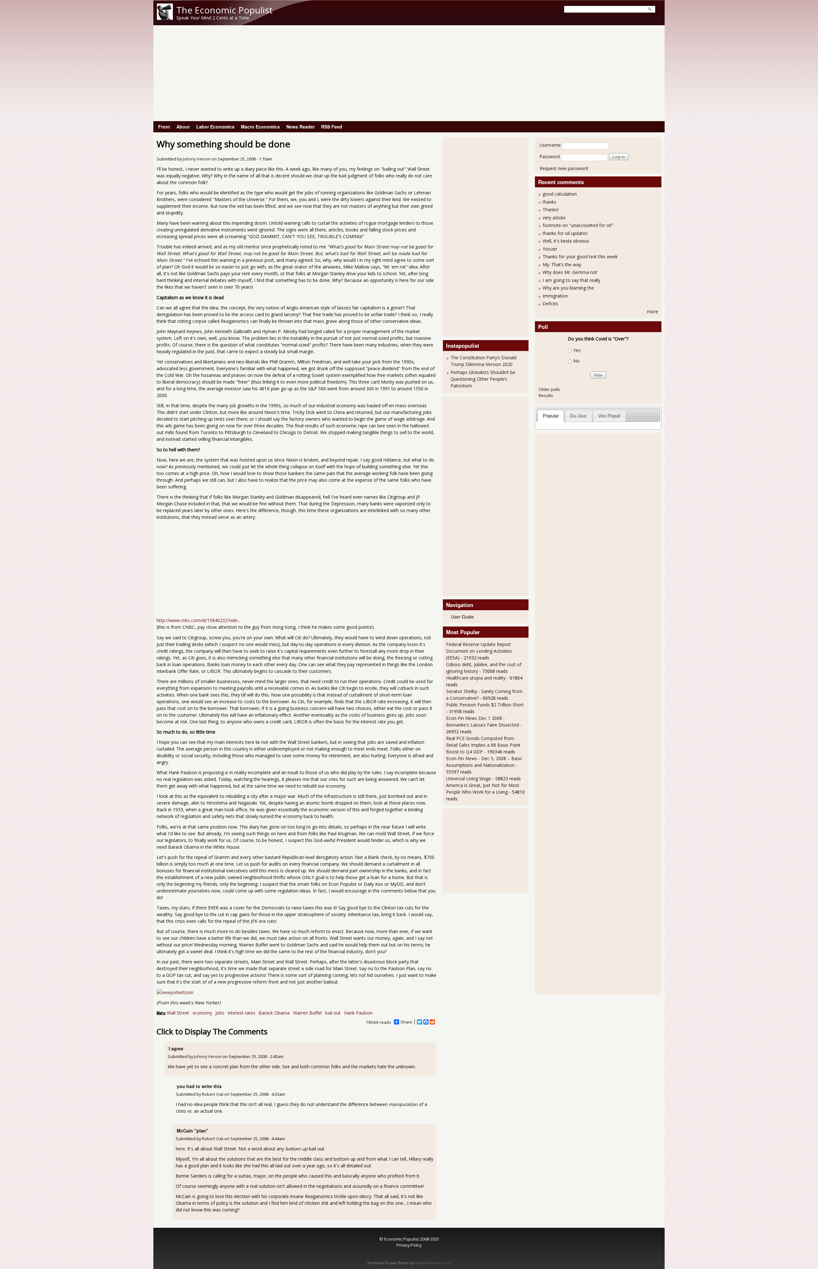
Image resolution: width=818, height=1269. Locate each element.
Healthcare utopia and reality (475, 678)
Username (550, 145)
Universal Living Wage (468, 778)
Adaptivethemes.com (433, 1263)
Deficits (550, 303)
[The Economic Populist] (165, 18)
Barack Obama (274, 1013)
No (576, 361)
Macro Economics (260, 126)
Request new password (564, 168)
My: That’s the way (562, 264)
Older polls (549, 389)
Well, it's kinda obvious (566, 241)
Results (546, 395)
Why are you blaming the (568, 288)
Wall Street (178, 1013)
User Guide (462, 616)
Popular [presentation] (551, 415)
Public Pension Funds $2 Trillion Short (485, 705)
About (183, 126)
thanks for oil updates (565, 233)
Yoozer (550, 249)
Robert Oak (212, 1094)
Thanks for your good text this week (580, 256)
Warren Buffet (307, 1013)
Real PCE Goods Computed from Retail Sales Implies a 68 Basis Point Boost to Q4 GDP (483, 745)
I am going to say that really (571, 280)
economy (202, 1013)
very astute (554, 217)
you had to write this (199, 1086)
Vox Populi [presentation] (609, 415)
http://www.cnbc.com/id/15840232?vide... (199, 620)
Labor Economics (215, 126)
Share (406, 1021)
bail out (333, 1013)
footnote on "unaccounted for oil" (578, 225)
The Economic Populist (224, 10)
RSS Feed (331, 126)
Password (549, 156)
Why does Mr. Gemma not (570, 272)
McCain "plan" (192, 1130)
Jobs (219, 1013)
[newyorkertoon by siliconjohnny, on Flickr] (175, 992)
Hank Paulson (358, 1013)
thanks (549, 202)
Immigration (555, 296)
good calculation (560, 194)
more (652, 311)
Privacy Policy (409, 1245)
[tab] (550, 416)
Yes (577, 350)
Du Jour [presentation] (578, 415)
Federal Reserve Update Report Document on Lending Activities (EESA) (479, 651)
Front (164, 126)
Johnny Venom (197, 159)
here (180, 1149)
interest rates (241, 1013)
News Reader (300, 126)
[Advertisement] (409, 73)
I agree (176, 1048)
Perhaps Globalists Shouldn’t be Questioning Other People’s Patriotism (483, 379)
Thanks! (551, 209)
